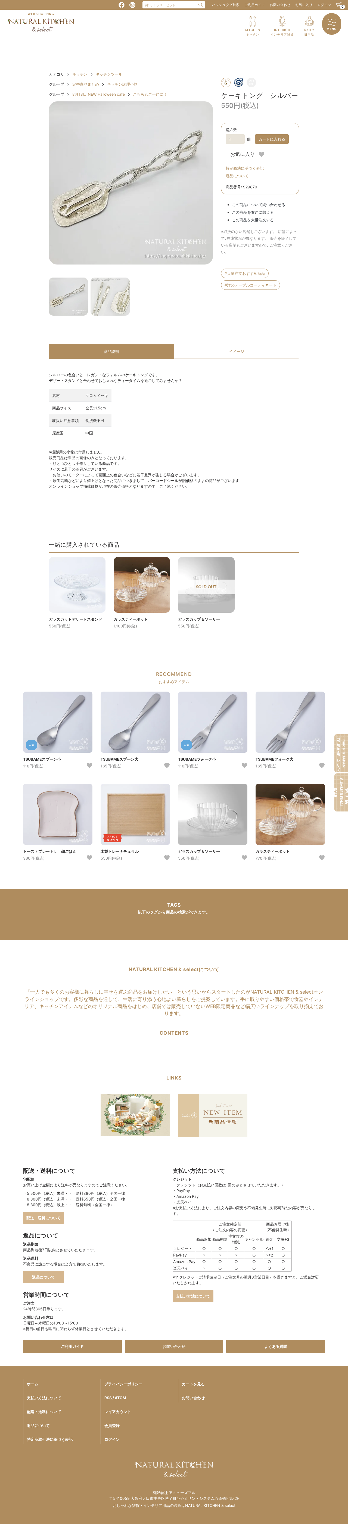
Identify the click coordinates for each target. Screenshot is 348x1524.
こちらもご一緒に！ (150, 94)
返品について (237, 175)
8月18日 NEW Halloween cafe (98, 94)
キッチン (80, 74)
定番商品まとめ (85, 84)
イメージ (236, 351)
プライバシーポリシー (123, 1384)
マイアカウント (117, 1411)
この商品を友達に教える (253, 212)
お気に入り (303, 5)
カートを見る (193, 1384)
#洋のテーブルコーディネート (250, 285)
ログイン (324, 5)
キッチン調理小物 (122, 84)
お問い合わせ (280, 5)
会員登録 (112, 1425)
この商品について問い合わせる (258, 204)
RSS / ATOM (115, 1397)
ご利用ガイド (254, 5)
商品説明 (111, 351)
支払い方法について (193, 1296)
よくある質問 (275, 1346)
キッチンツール (109, 74)
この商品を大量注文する (253, 219)
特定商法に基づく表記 (245, 168)
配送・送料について (43, 1217)
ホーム (32, 1384)
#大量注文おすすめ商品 (245, 273)
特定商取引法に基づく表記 (50, 1439)
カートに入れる (272, 139)
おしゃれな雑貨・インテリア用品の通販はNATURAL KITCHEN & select (174, 1505)
